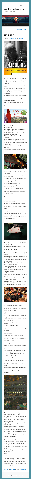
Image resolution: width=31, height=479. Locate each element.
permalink (23, 469)
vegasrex (17, 460)
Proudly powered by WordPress (15, 475)
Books (16, 468)
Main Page (6, 469)
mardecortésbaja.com (14, 9)
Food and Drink (21, 468)
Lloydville (6, 24)
